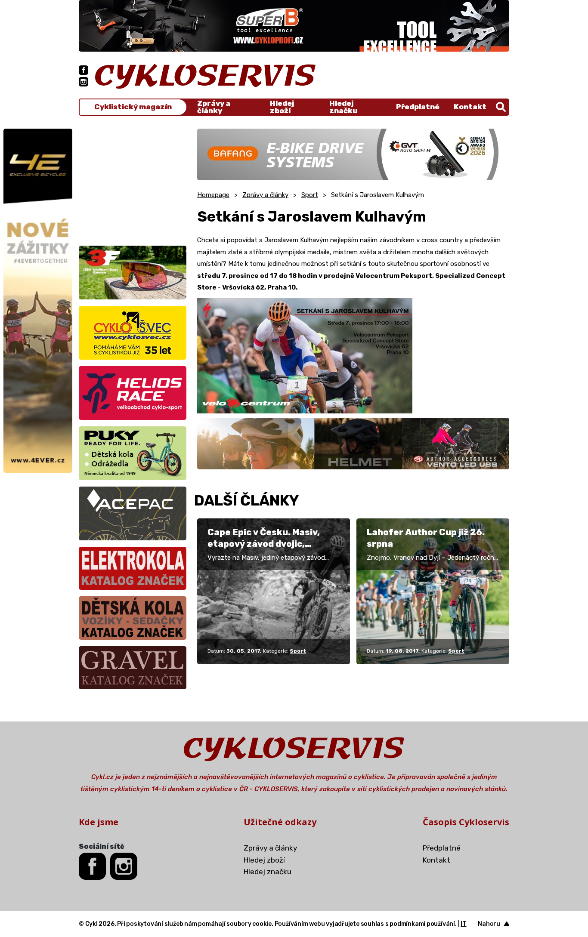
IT (464, 924)
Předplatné (417, 106)
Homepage (213, 195)
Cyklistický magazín (133, 107)
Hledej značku (343, 107)
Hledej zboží (282, 107)
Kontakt (470, 106)
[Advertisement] (132, 182)
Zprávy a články (213, 107)
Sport (309, 195)
